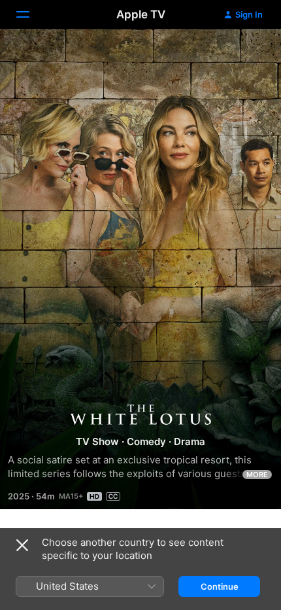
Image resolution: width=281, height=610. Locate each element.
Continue (220, 586)
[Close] (22, 545)
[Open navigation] (30, 14)
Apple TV (140, 14)
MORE (257, 474)
